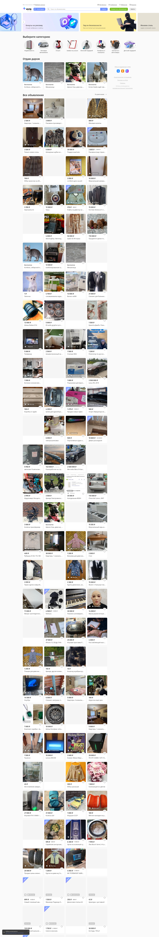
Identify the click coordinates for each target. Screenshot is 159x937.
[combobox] (73, 9)
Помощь (122, 83)
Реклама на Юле (122, 80)
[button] (40, 82)
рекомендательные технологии (123, 88)
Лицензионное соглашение (122, 77)
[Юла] (27, 8)
